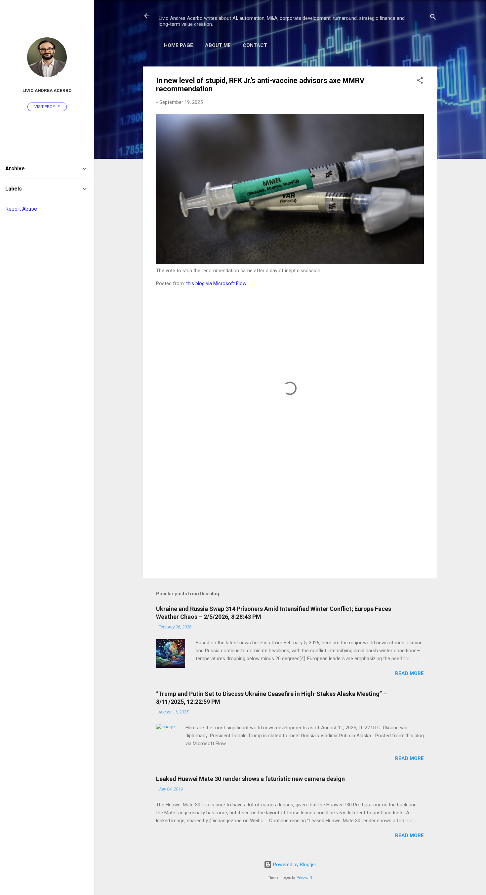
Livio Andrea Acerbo (47, 90)
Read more (409, 673)
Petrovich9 (304, 877)
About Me (218, 45)
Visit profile (47, 107)
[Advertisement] (290, 517)
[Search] (433, 18)
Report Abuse (21, 209)
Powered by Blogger (294, 865)
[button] (420, 81)
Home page (178, 45)
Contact (255, 45)
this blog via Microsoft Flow (216, 283)
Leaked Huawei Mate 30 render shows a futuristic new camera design (250, 778)
